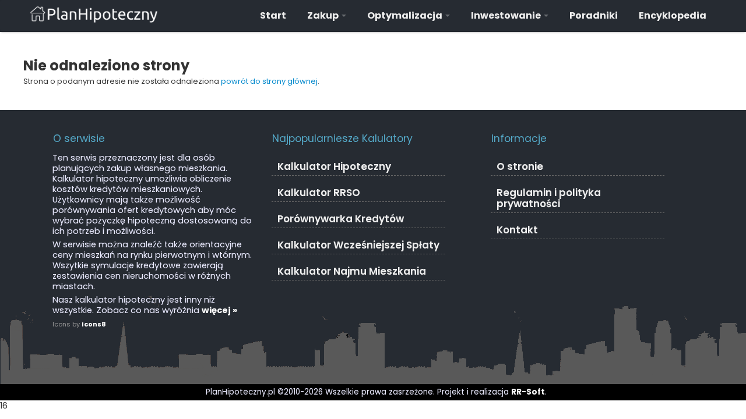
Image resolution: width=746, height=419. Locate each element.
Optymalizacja (405, 15)
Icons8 (94, 324)
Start (273, 15)
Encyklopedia (672, 15)
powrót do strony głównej (269, 81)
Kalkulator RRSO (318, 193)
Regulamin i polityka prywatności (549, 198)
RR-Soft (528, 391)
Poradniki (593, 15)
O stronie (520, 166)
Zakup (323, 15)
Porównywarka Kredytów (340, 219)
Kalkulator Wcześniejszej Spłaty (358, 245)
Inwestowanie (507, 15)
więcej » (219, 310)
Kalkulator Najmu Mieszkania (351, 271)
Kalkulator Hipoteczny (334, 166)
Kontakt (517, 230)
